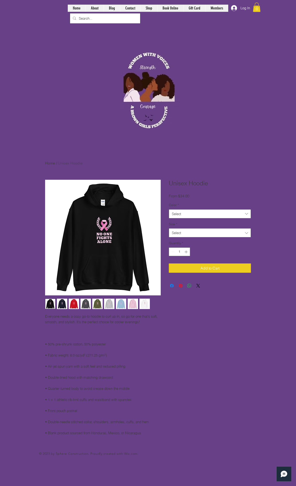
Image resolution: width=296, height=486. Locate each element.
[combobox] (210, 213)
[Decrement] (172, 252)
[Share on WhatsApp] (189, 285)
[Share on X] (198, 285)
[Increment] (186, 252)
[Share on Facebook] (172, 285)
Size (173, 224)
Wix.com (131, 454)
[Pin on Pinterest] (180, 285)
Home (50, 163)
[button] (257, 7)
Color (174, 205)
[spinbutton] (179, 252)
